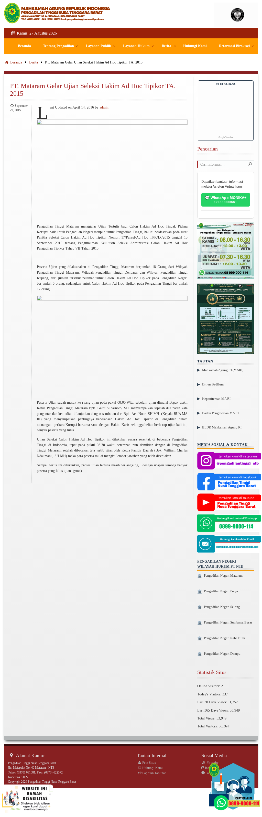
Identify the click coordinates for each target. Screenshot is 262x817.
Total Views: (206, 718)
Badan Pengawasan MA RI (220, 413)
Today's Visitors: (209, 694)
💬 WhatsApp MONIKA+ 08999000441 (225, 200)
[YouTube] (229, 502)
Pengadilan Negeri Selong (222, 607)
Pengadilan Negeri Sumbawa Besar (228, 622)
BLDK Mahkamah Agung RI (222, 427)
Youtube (212, 763)
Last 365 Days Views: (213, 710)
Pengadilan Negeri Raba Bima (225, 638)
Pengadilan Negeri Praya (221, 591)
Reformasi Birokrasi (234, 46)
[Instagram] (229, 461)
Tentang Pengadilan (58, 46)
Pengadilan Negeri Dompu (222, 653)
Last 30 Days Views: (212, 702)
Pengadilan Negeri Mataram (223, 575)
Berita (166, 46)
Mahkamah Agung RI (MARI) (222, 370)
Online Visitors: (209, 686)
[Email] (229, 544)
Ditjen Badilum (213, 384)
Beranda (24, 46)
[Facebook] (229, 482)
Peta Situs (148, 763)
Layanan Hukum (136, 46)
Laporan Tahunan (154, 773)
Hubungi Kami (195, 46)
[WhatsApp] (229, 523)
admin (104, 107)
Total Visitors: (208, 726)
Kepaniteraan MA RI (216, 399)
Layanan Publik (98, 46)
